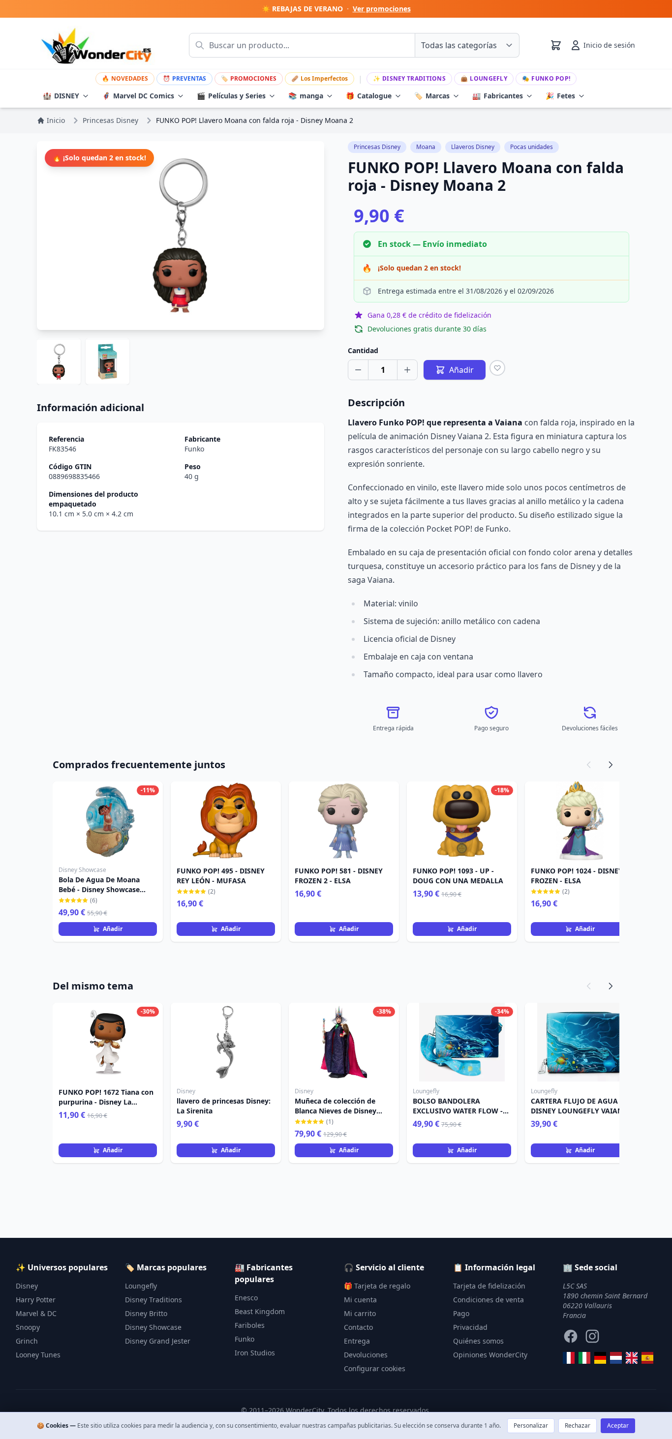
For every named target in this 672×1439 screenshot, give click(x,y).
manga (305, 95)
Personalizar (531, 1425)
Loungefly (483, 78)
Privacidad (470, 1327)
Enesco (246, 1297)
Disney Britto (146, 1313)
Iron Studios (255, 1352)
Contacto (358, 1327)
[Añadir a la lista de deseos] (497, 368)
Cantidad (363, 350)
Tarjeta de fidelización (489, 1285)
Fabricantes (497, 95)
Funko (194, 448)
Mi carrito (360, 1313)
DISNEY (61, 95)
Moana (425, 147)
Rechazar (577, 1425)
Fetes (560, 95)
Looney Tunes (38, 1354)
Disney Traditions (409, 78)
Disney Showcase (153, 1327)
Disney (27, 1285)
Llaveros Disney (472, 147)
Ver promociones (382, 8)
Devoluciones (366, 1354)
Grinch (27, 1341)
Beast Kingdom (260, 1311)
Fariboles (250, 1325)
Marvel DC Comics (138, 95)
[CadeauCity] (569, 1358)
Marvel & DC (36, 1313)
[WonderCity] (600, 1358)
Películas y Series (231, 95)
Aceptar (618, 1425)
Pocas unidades (531, 147)
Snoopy (28, 1327)
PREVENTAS (184, 78)
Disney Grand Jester (157, 1341)
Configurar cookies (374, 1368)
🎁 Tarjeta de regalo (377, 1285)
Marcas (432, 95)
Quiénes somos (478, 1341)
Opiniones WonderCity (490, 1354)
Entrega (357, 1341)
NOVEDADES (125, 78)
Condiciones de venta (488, 1299)
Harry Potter (36, 1299)
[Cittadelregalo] (584, 1358)
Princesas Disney (377, 147)
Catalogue (369, 95)
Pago (461, 1313)
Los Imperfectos (319, 78)
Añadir (112, 929)
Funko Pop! (546, 78)
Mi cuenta (360, 1299)
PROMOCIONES (248, 78)
